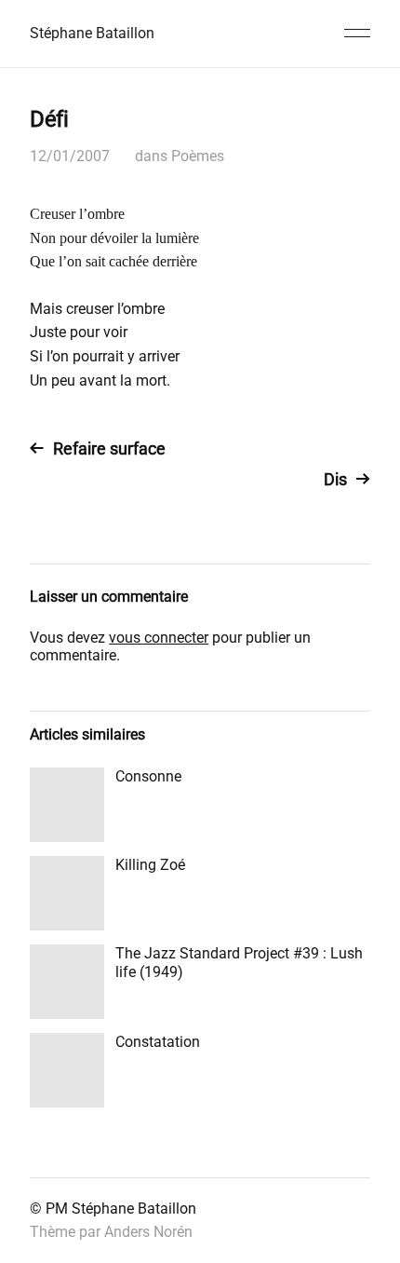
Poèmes (197, 156)
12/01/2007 (70, 156)
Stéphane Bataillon (92, 33)
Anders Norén (148, 1232)
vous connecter (158, 637)
